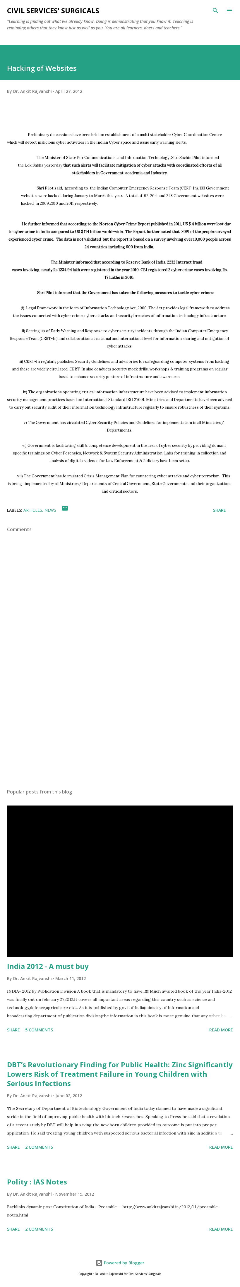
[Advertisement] (120, 728)
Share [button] (219, 510)
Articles (32, 510)
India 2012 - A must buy (48, 966)
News (50, 510)
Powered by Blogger (123, 1263)
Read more (221, 1030)
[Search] (215, 10)
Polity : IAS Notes (37, 1182)
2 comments (39, 1147)
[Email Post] (64, 510)
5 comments (39, 1030)
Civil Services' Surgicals (53, 10)
